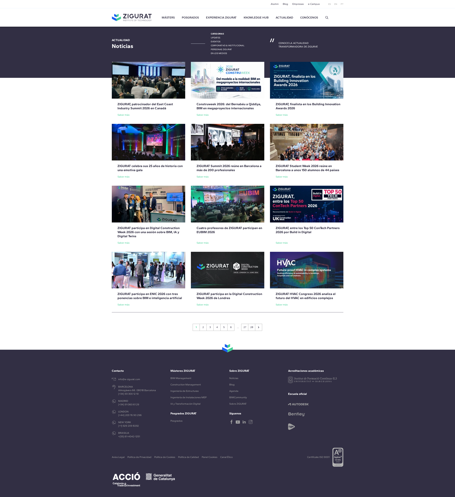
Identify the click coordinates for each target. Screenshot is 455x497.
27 (244, 327)
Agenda (233, 391)
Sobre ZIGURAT (238, 403)
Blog (285, 4)
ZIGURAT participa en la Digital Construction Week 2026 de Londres (229, 296)
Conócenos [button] (309, 17)
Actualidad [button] (284, 17)
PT (342, 4)
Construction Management (185, 384)
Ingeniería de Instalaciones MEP (188, 397)
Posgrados (190, 17)
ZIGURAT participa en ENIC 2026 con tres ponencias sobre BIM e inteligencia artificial (149, 296)
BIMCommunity (238, 397)
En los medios (219, 53)
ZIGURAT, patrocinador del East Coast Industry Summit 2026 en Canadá (145, 106)
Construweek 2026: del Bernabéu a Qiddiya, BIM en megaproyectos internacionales (229, 106)
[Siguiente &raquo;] (258, 327)
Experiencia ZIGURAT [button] (221, 17)
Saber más (123, 114)
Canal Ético (226, 457)
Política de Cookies (164, 457)
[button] (327, 17)
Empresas (298, 4)
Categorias (217, 34)
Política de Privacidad (139, 457)
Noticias (233, 378)
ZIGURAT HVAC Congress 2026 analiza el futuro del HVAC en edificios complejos (306, 296)
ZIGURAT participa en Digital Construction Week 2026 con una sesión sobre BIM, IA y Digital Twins (148, 232)
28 (251, 327)
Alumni (275, 4)
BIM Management (180, 378)
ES (329, 4)
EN (335, 4)
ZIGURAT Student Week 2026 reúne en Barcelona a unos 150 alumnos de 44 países (307, 168)
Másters (168, 17)
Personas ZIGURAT (221, 49)
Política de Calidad (188, 457)
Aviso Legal (118, 457)
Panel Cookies (209, 457)
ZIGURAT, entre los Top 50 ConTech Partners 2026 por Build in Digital (308, 230)
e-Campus (314, 4)
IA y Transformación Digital (185, 403)
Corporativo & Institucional (227, 45)
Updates (215, 37)
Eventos (216, 41)
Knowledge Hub (256, 17)
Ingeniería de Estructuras (184, 391)
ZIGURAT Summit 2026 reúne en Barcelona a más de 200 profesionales (229, 168)
